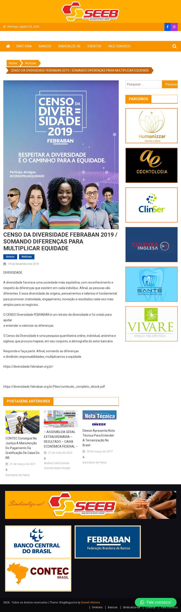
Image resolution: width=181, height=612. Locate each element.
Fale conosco (119, 46)
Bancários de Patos (18, 475)
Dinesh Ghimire (90, 602)
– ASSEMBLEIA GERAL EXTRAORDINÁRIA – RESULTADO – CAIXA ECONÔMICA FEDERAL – (61, 439)
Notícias (27, 256)
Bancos (45, 46)
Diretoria (24, 46)
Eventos (94, 46)
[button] (156, 602)
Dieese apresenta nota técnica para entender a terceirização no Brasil (99, 438)
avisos (10, 256)
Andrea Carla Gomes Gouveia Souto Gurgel (57, 466)
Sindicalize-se (69, 46)
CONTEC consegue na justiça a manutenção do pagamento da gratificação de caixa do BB (23, 448)
